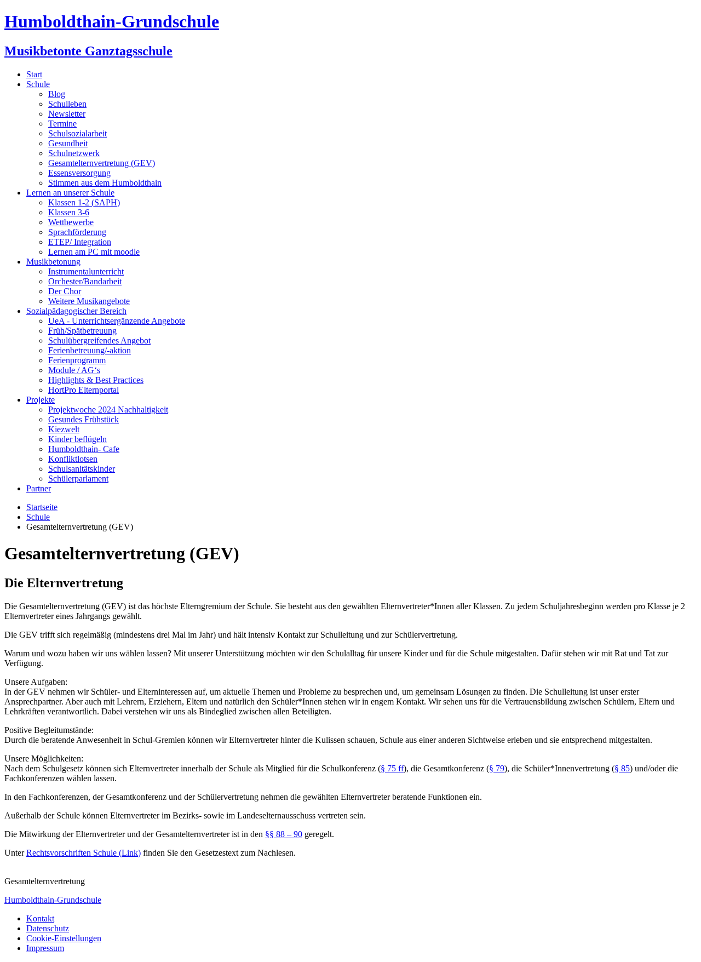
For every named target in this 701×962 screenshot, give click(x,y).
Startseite (42, 507)
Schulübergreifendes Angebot (99, 340)
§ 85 (622, 768)
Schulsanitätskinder (81, 468)
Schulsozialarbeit (77, 133)
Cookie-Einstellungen (63, 938)
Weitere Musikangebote (89, 301)
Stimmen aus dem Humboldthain (105, 182)
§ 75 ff (392, 768)
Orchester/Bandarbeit (85, 281)
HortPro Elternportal (83, 389)
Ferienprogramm (77, 360)
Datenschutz (47, 928)
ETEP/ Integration (79, 242)
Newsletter (66, 113)
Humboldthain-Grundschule (111, 21)
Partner (38, 488)
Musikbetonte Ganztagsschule (88, 51)
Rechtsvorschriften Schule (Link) (83, 852)
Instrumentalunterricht (86, 271)
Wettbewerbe (71, 222)
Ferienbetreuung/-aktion (89, 350)
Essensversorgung (79, 172)
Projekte (40, 399)
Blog (56, 94)
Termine (62, 123)
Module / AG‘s (74, 370)
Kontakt (40, 918)
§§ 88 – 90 (283, 834)
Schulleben (67, 103)
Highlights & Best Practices (95, 380)
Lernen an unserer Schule (70, 192)
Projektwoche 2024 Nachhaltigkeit (108, 409)
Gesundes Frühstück (83, 419)
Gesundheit (68, 143)
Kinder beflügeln (77, 439)
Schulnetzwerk (74, 153)
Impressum (45, 948)
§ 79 (496, 768)
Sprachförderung (77, 232)
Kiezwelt (63, 429)
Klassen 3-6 (68, 212)
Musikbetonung (53, 261)
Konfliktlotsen (72, 458)
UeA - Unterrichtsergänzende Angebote (116, 320)
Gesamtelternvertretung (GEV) (101, 163)
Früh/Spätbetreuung (82, 330)
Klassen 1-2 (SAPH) (84, 202)
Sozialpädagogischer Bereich (76, 311)
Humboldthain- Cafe (83, 449)
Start (34, 74)
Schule (38, 84)
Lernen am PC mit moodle (94, 251)
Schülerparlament (78, 478)
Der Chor (64, 291)
